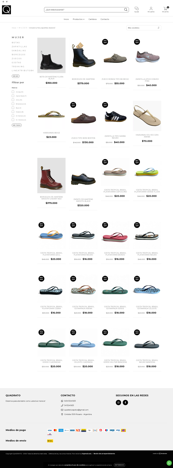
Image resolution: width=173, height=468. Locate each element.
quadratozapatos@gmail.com (76, 410)
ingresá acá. (87, 453)
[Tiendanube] (160, 454)
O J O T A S (16, 63)
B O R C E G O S (18, 55)
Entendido (119, 465)
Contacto (105, 19)
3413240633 (69, 405)
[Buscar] (126, 9)
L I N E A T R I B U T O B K (23, 71)
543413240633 (70, 401)
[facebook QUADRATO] (6, 2)
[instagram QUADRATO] (3, 2)
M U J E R (23, 28)
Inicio (66, 19)
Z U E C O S (16, 59)
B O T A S (16, 43)
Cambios (93, 19)
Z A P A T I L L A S (19, 47)
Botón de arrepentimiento (104, 453)
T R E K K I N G (18, 67)
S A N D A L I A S (19, 51)
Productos (78, 19)
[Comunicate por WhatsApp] (169, 463)
